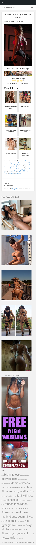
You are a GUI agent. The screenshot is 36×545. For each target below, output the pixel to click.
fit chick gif (5, 496)
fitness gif (4, 500)
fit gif (9, 496)
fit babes (7, 491)
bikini (3, 475)
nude (24, 525)
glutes (17, 517)
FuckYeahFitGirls (8, 7)
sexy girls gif (19, 538)
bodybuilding (8, 163)
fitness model (20, 167)
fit (28, 163)
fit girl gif (13, 496)
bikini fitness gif (24, 475)
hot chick (11, 520)
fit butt (22, 492)
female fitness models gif (18, 488)
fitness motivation (15, 169)
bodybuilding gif (22, 479)
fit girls (16, 165)
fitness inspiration (9, 167)
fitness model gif (23, 509)
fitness (21, 165)
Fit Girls (14, 161)
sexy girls (18, 173)
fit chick (11, 165)
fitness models (11, 512)
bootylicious (5, 483)
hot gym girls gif (17, 525)
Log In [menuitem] (3, 2)
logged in (15, 189)
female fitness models (20, 163)
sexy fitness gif (14, 534)
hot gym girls (12, 171)
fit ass (30, 488)
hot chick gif (21, 521)
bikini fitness (25, 161)
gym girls (24, 169)
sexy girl (11, 173)
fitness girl (27, 165)
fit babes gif (16, 492)
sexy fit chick (21, 171)
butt (10, 483)
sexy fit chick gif (16, 530)
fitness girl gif (24, 500)
